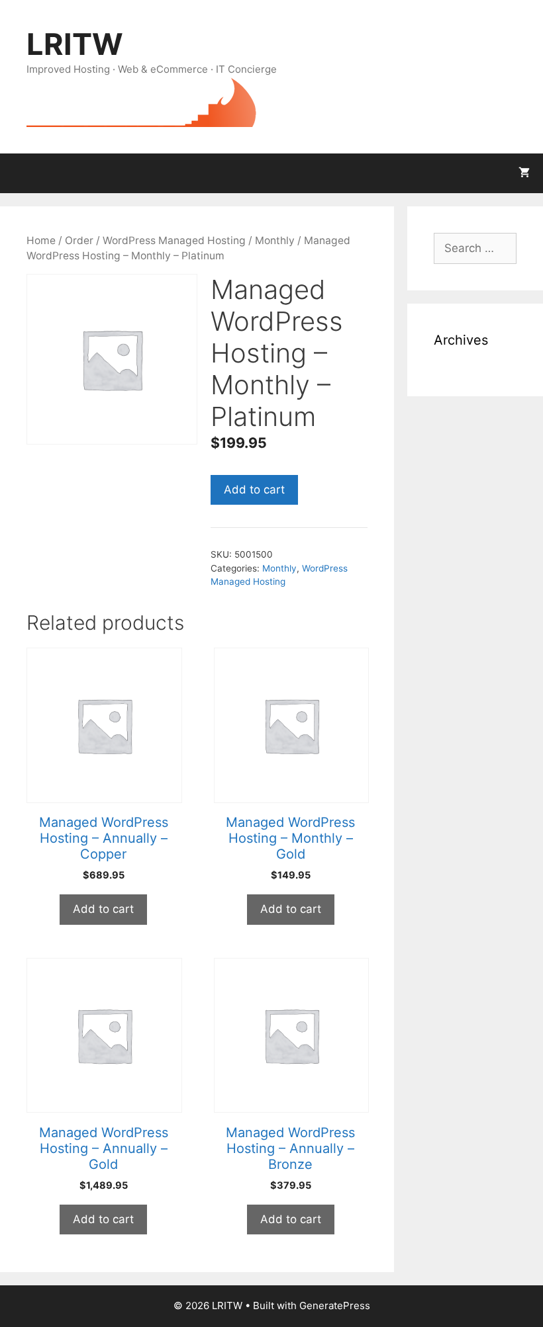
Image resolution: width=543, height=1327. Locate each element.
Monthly (275, 240)
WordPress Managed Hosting (174, 240)
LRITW (74, 44)
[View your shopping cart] (524, 173)
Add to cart (254, 489)
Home (41, 240)
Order (79, 240)
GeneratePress (334, 1305)
